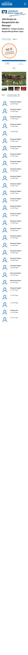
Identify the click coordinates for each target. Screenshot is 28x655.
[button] (25, 4)
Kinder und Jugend (6, 39)
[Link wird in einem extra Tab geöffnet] (7, 5)
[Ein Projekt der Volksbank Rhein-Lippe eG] (14, 13)
